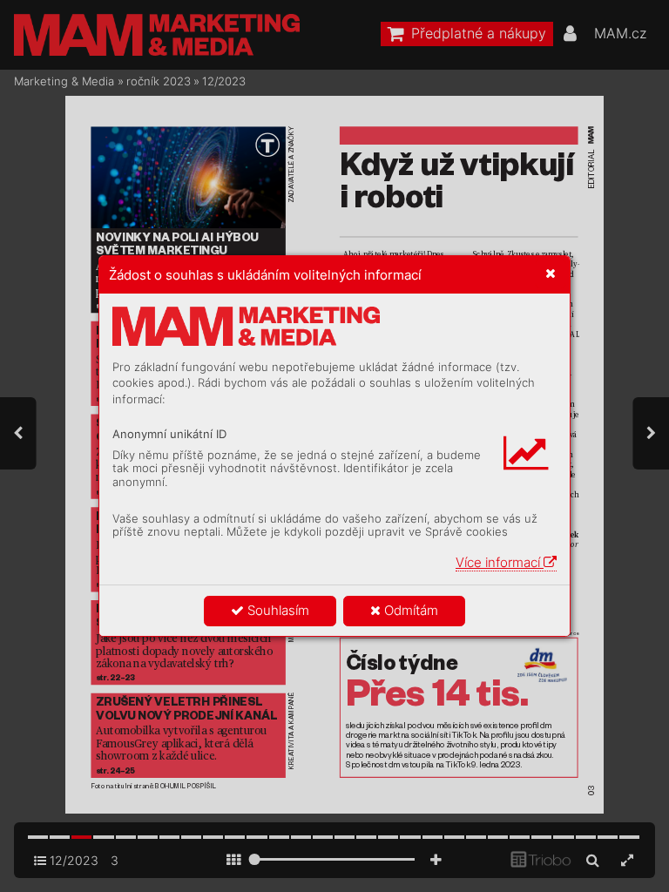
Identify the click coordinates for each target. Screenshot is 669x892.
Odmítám (409, 610)
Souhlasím (276, 610)
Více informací (500, 562)
